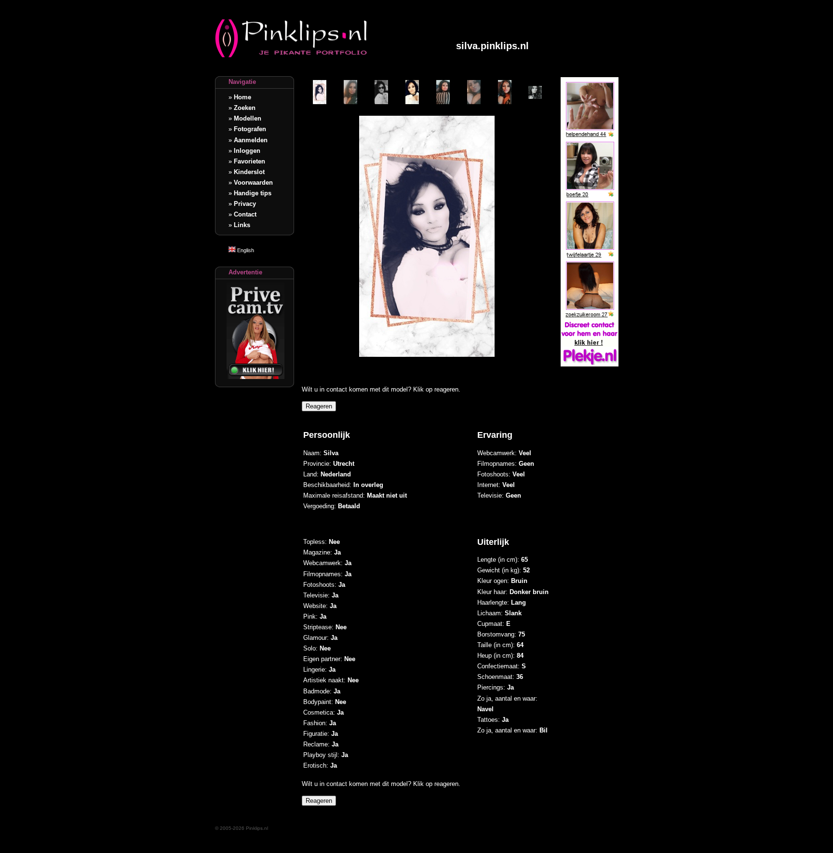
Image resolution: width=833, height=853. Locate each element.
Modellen (247, 118)
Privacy (245, 203)
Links (242, 225)
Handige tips (252, 193)
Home (242, 97)
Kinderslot (249, 172)
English (245, 250)
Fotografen (250, 129)
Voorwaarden (253, 182)
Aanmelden (251, 140)
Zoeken (244, 107)
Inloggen (247, 150)
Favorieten (249, 161)
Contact (245, 214)
